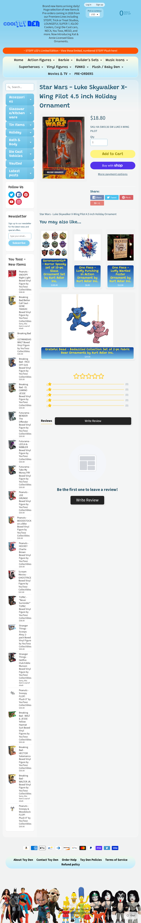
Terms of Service (116, 860)
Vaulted (15, 163)
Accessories (21, 100)
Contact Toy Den (47, 860)
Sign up (99, 5)
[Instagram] (19, 202)
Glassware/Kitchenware (21, 113)
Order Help (69, 860)
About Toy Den (23, 860)
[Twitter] (11, 195)
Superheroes (31, 68)
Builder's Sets (89, 61)
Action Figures (42, 61)
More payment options (113, 174)
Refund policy (70, 864)
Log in (88, 5)
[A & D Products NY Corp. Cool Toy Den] (22, 23)
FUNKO (82, 68)
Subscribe (19, 243)
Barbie (65, 61)
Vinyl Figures (59, 68)
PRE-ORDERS (83, 74)
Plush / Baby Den (108, 68)
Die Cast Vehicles (21, 154)
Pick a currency (94, 11)
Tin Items (21, 126)
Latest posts (21, 173)
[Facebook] (19, 195)
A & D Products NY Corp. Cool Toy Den (69, 909)
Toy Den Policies (91, 860)
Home (18, 60)
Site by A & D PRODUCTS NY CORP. (76, 913)
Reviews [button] (46, 421)
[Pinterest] (26, 195)
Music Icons (117, 61)
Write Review (93, 421)
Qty (92, 137)
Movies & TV (60, 74)
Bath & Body (21, 142)
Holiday (21, 133)
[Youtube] (11, 202)
